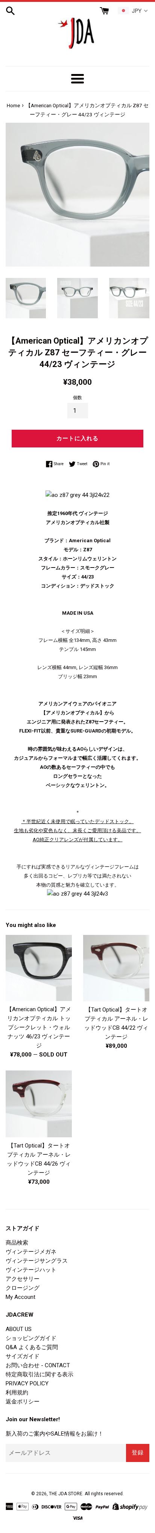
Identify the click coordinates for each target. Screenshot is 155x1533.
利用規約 (17, 1392)
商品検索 (17, 1242)
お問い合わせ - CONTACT (38, 1365)
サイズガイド (23, 1356)
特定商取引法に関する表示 (39, 1374)
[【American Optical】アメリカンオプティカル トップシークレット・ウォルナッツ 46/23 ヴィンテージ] (39, 968)
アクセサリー (23, 1278)
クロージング (23, 1288)
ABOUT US (19, 1329)
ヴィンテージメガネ (31, 1251)
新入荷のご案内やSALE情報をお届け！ (54, 1433)
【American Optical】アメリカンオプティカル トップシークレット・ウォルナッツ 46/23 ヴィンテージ (38, 1027)
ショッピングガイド (31, 1338)
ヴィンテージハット (31, 1269)
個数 (77, 397)
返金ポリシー (23, 1401)
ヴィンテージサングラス (37, 1260)
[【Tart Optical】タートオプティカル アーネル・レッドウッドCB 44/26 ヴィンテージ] (39, 1103)
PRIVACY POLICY (27, 1383)
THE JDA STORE (65, 1493)
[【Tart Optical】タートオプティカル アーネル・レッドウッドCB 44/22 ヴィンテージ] (116, 968)
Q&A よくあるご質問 (32, 1347)
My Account (20, 1297)
